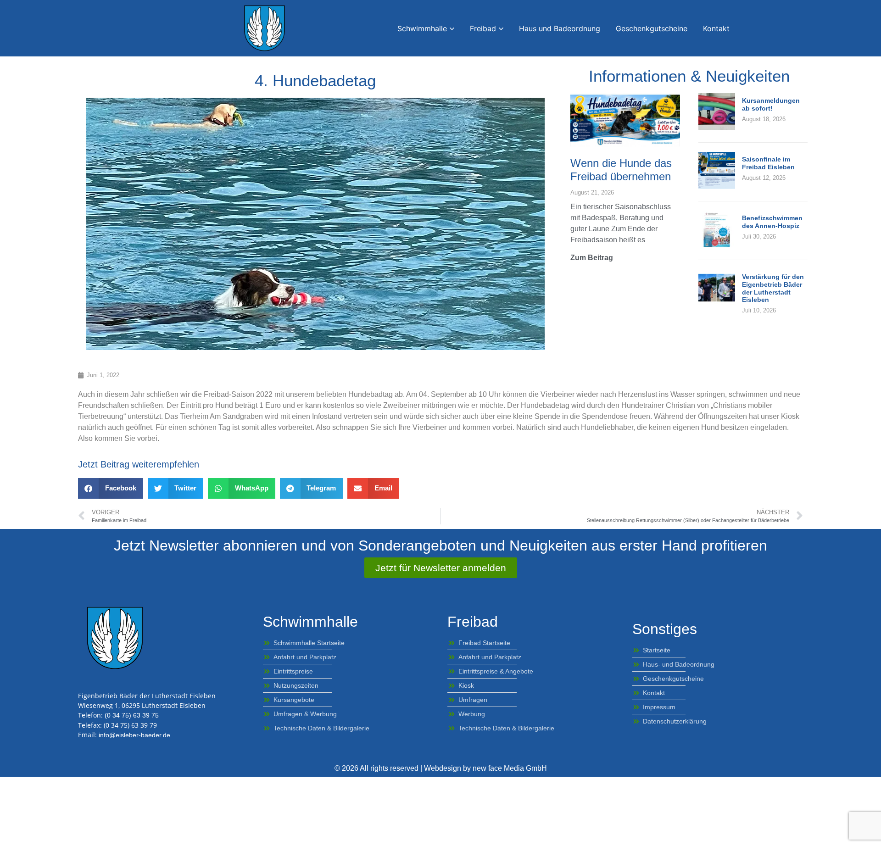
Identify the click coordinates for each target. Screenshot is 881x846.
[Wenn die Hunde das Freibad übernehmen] (625, 120)
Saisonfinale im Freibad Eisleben (768, 163)
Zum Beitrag (591, 258)
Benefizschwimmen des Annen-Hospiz (772, 221)
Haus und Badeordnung (559, 28)
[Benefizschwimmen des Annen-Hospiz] (716, 245)
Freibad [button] (483, 28)
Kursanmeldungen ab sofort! (771, 104)
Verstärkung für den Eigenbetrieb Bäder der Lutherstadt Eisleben (773, 288)
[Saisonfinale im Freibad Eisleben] (716, 186)
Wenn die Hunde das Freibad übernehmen (621, 170)
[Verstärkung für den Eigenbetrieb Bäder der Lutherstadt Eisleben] (716, 303)
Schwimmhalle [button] (422, 28)
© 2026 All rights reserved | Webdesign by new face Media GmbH (441, 768)
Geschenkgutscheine (651, 28)
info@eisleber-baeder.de (134, 735)
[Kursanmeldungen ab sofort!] (716, 127)
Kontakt (716, 28)
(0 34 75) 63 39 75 (132, 715)
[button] (110, 488)
